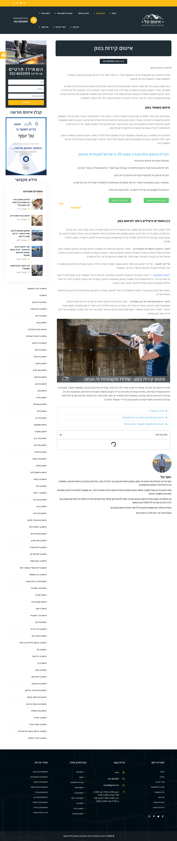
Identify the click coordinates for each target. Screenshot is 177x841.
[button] (113, 411)
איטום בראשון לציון (38, 472)
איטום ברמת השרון (39, 540)
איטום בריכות (79, 808)
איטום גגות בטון (40, 513)
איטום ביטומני (41, 363)
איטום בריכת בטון (39, 302)
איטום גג (43, 295)
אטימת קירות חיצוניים (37, 329)
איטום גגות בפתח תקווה (39, 787)
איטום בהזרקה (41, 384)
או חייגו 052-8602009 (26, 73)
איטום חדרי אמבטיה (38, 615)
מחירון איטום (83, 13)
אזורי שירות (61, 27)
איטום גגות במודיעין (40, 797)
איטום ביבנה (42, 506)
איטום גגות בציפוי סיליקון (36, 690)
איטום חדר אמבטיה (39, 588)
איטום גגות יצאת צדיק (20, 215)
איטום (81, 777)
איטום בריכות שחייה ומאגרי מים (33, 567)
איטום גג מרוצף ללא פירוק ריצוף (33, 642)
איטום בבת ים (41, 418)
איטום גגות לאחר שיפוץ (37, 697)
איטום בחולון (41, 465)
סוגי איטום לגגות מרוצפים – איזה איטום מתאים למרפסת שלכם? (20, 251)
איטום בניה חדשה (39, 343)
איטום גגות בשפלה (39, 710)
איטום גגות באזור (39, 458)
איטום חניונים (41, 622)
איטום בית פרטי (40, 356)
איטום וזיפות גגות (39, 636)
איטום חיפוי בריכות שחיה (36, 581)
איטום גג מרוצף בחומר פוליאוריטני (32, 731)
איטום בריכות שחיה (38, 309)
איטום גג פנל (41, 486)
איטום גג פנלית (40, 717)
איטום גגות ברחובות (41, 782)
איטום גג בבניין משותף (37, 288)
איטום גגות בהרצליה (40, 807)
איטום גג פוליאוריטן (38, 554)
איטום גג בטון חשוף (38, 561)
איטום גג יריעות (40, 492)
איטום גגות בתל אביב (40, 771)
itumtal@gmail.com (111, 785)
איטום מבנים (79, 793)
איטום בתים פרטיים (39, 533)
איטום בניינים (41, 315)
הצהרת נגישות (159, 802)
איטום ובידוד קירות (39, 629)
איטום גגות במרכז (41, 792)
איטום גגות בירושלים (40, 802)
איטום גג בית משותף (38, 574)
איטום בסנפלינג (78, 813)
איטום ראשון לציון (39, 602)
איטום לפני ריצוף (77, 798)
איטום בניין (42, 663)
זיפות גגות (45, 13)
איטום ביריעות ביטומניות (36, 336)
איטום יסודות (41, 595)
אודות (162, 777)
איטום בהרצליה (40, 452)
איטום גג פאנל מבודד (38, 724)
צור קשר (44, 27)
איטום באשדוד (40, 431)
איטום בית (80, 803)
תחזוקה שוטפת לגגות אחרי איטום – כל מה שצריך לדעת (20, 233)
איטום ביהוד (42, 411)
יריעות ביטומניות (161, 275)
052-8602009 (21, 21)
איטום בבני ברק (40, 438)
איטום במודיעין (40, 445)
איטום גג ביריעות (39, 656)
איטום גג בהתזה (40, 479)
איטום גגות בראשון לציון (39, 777)
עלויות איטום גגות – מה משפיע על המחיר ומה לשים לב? (21, 202)
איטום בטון (42, 390)
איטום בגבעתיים (40, 404)
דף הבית (168, 68)
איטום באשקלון (40, 424)
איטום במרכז (41, 397)
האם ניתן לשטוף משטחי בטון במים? (143, 424)
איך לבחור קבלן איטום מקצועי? (20, 267)
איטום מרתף (79, 787)
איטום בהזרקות (40, 377)
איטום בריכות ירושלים (37, 738)
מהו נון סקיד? (156, 410)
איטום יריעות (41, 608)
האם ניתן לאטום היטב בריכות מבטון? (143, 417)
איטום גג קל (42, 649)
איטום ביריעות (41, 349)
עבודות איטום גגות (64, 13)
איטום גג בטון (41, 670)
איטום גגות (100, 13)
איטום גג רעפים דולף (38, 527)
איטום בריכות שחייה (38, 547)
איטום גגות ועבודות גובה (36, 704)
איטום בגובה (41, 322)
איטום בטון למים (40, 370)
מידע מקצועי (26, 180)
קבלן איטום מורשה (26, 112)
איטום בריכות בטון (39, 676)
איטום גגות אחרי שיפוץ (37, 520)
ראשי (114, 13)
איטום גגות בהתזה (39, 683)
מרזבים (76, 27)
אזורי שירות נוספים (40, 812)
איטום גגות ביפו (40, 499)
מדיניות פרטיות (158, 807)
